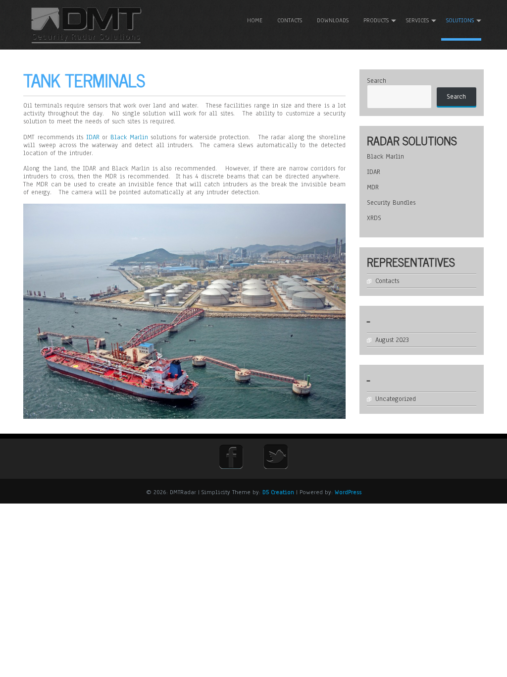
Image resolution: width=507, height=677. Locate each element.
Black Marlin (129, 137)
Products (376, 20)
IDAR (93, 137)
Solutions (460, 20)
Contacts (289, 20)
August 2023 (392, 340)
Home (254, 20)
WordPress (348, 492)
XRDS (374, 218)
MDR (373, 187)
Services (417, 20)
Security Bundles (391, 202)
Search (376, 80)
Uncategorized (395, 399)
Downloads (333, 20)
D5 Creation (278, 492)
